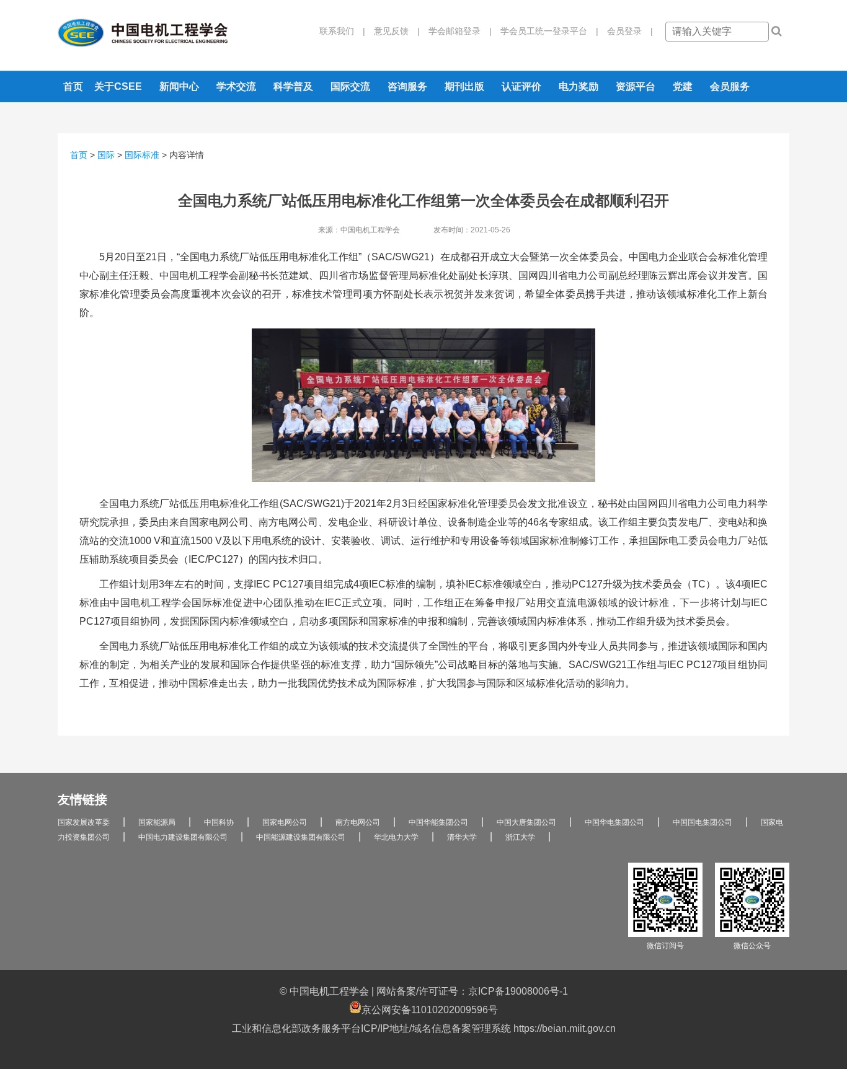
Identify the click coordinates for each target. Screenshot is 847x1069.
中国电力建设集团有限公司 (183, 837)
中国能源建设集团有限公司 (300, 837)
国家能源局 (156, 822)
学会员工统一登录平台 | (545, 31)
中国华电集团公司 (614, 822)
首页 (73, 86)
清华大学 (462, 837)
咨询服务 (407, 86)
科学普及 (293, 86)
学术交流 (236, 86)
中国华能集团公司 (438, 822)
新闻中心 (179, 86)
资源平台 (635, 86)
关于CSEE (118, 86)
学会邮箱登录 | (456, 31)
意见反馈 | (392, 31)
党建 (683, 86)
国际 (106, 155)
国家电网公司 (284, 822)
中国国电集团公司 (702, 822)
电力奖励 (578, 86)
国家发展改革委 (84, 822)
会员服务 (730, 86)
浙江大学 (520, 837)
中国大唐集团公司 (526, 822)
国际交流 (350, 86)
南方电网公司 (357, 822)
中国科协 (219, 822)
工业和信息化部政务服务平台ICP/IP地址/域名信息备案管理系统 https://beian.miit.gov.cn (424, 1028)
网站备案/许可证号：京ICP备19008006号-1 (472, 991)
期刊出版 (464, 86)
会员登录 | (625, 31)
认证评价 (521, 86)
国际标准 (142, 155)
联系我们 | (342, 31)
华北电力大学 (396, 837)
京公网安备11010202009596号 (429, 1010)
